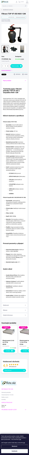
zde (20, 439)
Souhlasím (14, 451)
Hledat (25, 5)
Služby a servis (4, 397)
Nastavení (14, 446)
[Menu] (27, 2)
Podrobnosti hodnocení (20, 17)
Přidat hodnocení (8, 370)
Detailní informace (6, 70)
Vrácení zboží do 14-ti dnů (7, 394)
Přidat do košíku (15, 66)
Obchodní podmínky (6, 392)
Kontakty (3, 399)
